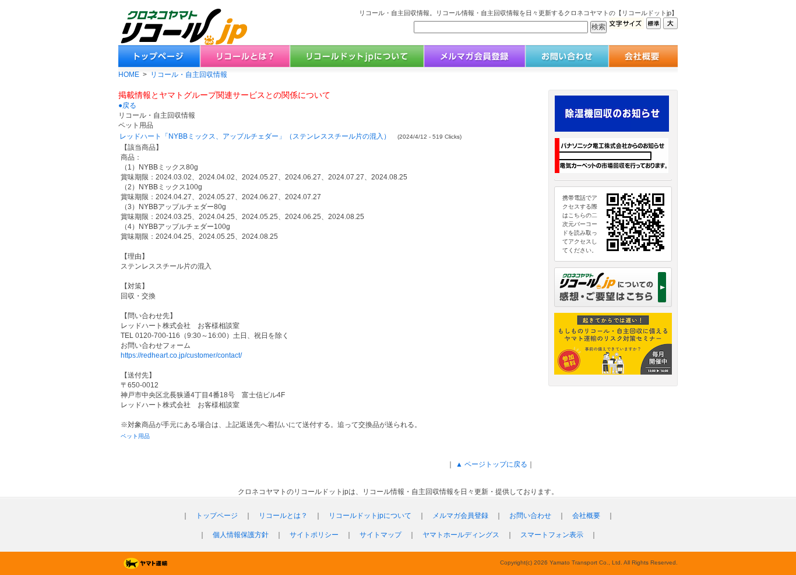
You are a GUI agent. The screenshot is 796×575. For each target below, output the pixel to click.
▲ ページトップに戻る (490, 464)
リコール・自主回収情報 (188, 74)
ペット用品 (135, 436)
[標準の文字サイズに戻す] (653, 26)
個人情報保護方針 (241, 535)
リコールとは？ (283, 515)
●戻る (127, 105)
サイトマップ (380, 535)
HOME (128, 74)
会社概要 (586, 515)
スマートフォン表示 (551, 535)
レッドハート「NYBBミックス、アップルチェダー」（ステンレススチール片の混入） (254, 136)
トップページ (217, 515)
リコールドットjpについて (370, 515)
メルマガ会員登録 (460, 515)
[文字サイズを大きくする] (670, 26)
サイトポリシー (314, 535)
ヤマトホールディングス (460, 535)
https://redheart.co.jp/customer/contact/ (181, 355)
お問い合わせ (530, 515)
